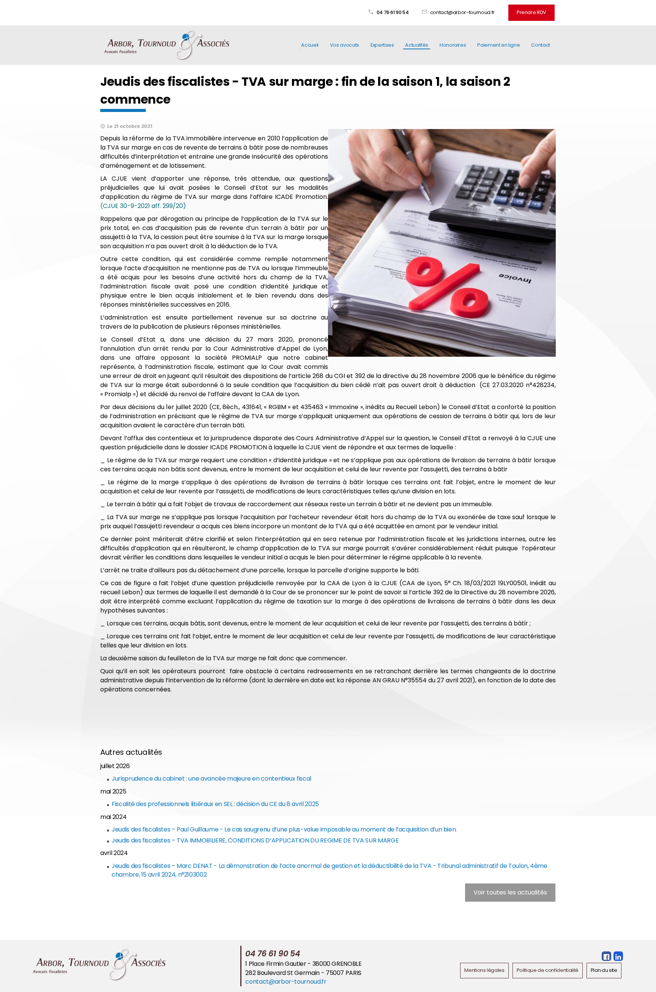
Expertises (382, 45)
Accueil (310, 45)
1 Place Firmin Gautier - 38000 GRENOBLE (303, 963)
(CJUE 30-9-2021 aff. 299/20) (143, 206)
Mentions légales (484, 970)
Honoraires (453, 45)
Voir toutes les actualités (510, 892)
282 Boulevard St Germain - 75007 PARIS (303, 972)
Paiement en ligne (498, 45)
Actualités (416, 45)
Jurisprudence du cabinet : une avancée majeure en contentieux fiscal (211, 778)
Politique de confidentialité (548, 970)
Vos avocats (344, 45)
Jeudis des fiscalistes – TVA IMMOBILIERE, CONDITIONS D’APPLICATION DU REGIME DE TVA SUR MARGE (255, 840)
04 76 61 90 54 (393, 12)
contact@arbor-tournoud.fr (462, 12)
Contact (540, 45)
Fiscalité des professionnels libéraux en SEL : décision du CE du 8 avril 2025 (215, 804)
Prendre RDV (531, 12)
